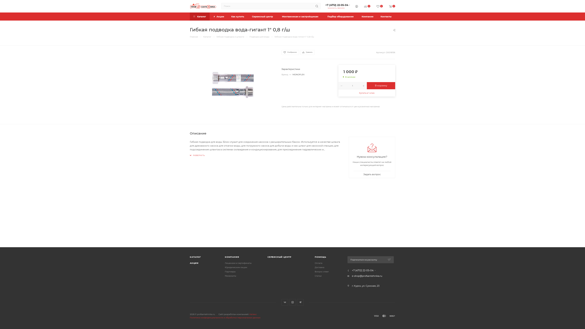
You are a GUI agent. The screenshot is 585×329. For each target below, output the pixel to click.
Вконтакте (285, 302)
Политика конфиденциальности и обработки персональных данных (225, 317)
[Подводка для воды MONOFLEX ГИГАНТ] (233, 84)
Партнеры (230, 271)
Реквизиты (230, 276)
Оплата (318, 263)
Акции (194, 263)
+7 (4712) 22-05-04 (336, 5)
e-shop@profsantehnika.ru (367, 275)
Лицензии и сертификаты (238, 263)
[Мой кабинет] (356, 7)
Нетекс (253, 314)
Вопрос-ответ (322, 271)
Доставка (319, 267)
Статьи (318, 276)
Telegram (300, 302)
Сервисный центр (279, 257)
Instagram (292, 302)
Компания (232, 257)
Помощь (320, 257)
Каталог (195, 257)
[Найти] (317, 6)
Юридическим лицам (236, 267)
